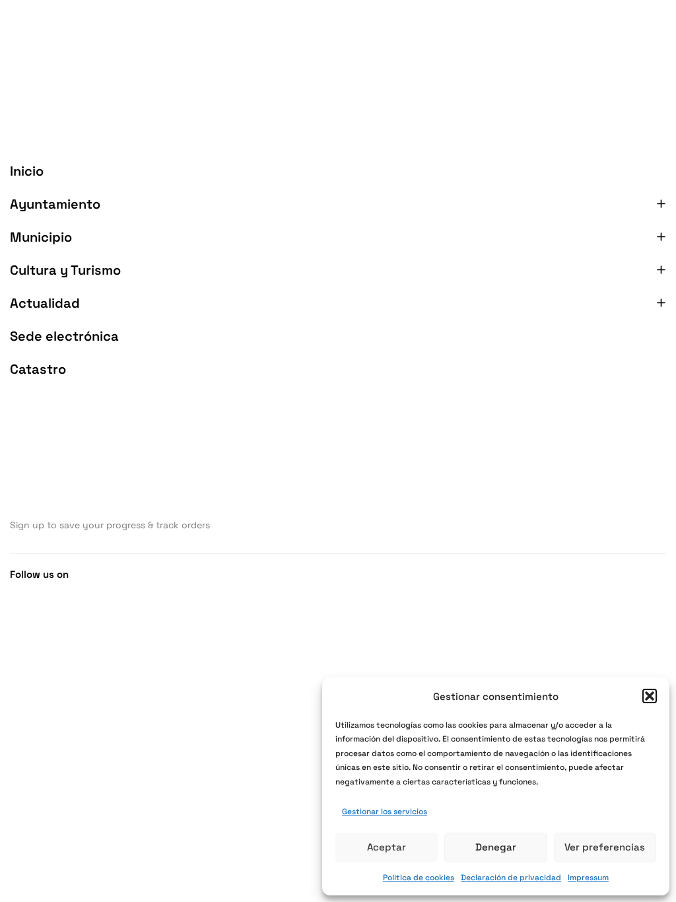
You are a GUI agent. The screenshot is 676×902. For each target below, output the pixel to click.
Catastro (38, 369)
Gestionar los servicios (384, 811)
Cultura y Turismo (65, 270)
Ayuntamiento (55, 204)
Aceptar (386, 847)
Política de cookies (418, 877)
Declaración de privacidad (511, 877)
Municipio (41, 237)
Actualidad (45, 303)
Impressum (588, 877)
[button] (649, 696)
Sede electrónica (64, 336)
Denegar (495, 847)
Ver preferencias (604, 847)
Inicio (27, 171)
